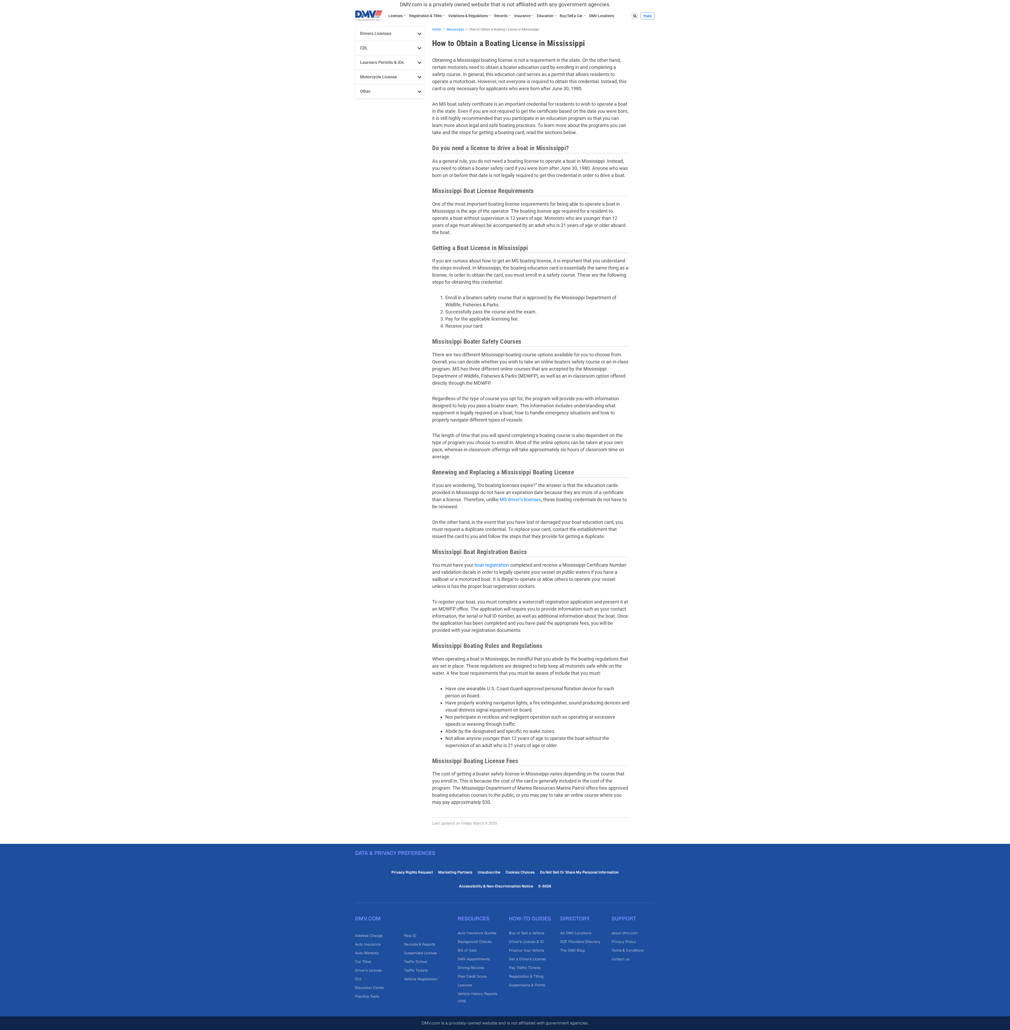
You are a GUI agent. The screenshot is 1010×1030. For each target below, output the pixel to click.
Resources (473, 918)
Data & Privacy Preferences (395, 853)
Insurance (522, 16)
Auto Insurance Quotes (477, 933)
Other (365, 91)
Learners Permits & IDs (382, 62)
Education (545, 16)
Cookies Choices (520, 872)
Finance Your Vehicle (526, 950)
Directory (575, 918)
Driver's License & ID (526, 941)
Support (624, 918)
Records (501, 16)
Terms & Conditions (628, 950)
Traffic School (415, 961)
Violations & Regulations (468, 16)
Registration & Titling (526, 976)
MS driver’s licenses (520, 499)
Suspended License (420, 953)
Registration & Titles (425, 16)
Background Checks (475, 941)
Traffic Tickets (416, 970)
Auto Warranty (367, 953)
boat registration (491, 565)
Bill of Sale (467, 950)
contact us (620, 959)
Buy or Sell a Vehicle (526, 933)
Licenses (395, 16)
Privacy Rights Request (412, 872)
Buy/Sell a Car (571, 16)
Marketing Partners (455, 872)
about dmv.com (625, 933)
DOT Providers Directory (580, 941)
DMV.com (368, 918)
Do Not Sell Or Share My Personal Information (579, 872)
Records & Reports (419, 944)
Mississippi (455, 29)
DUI (358, 979)
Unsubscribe (489, 872)
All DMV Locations (575, 933)
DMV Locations (601, 16)
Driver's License (368, 970)
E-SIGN (544, 886)
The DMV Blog (572, 950)
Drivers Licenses (375, 33)
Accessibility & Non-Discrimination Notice (496, 886)
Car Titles (363, 961)
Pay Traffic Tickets (524, 967)
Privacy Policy (624, 941)
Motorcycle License (378, 76)
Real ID (410, 935)
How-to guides (530, 918)
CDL (364, 47)
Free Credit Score (472, 976)
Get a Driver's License (527, 959)
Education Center (369, 987)
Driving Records (471, 967)
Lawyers (465, 985)
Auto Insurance (368, 944)
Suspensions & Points (527, 985)
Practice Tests (367, 996)
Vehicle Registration (420, 979)
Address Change (369, 935)
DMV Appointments (474, 959)
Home (436, 29)
